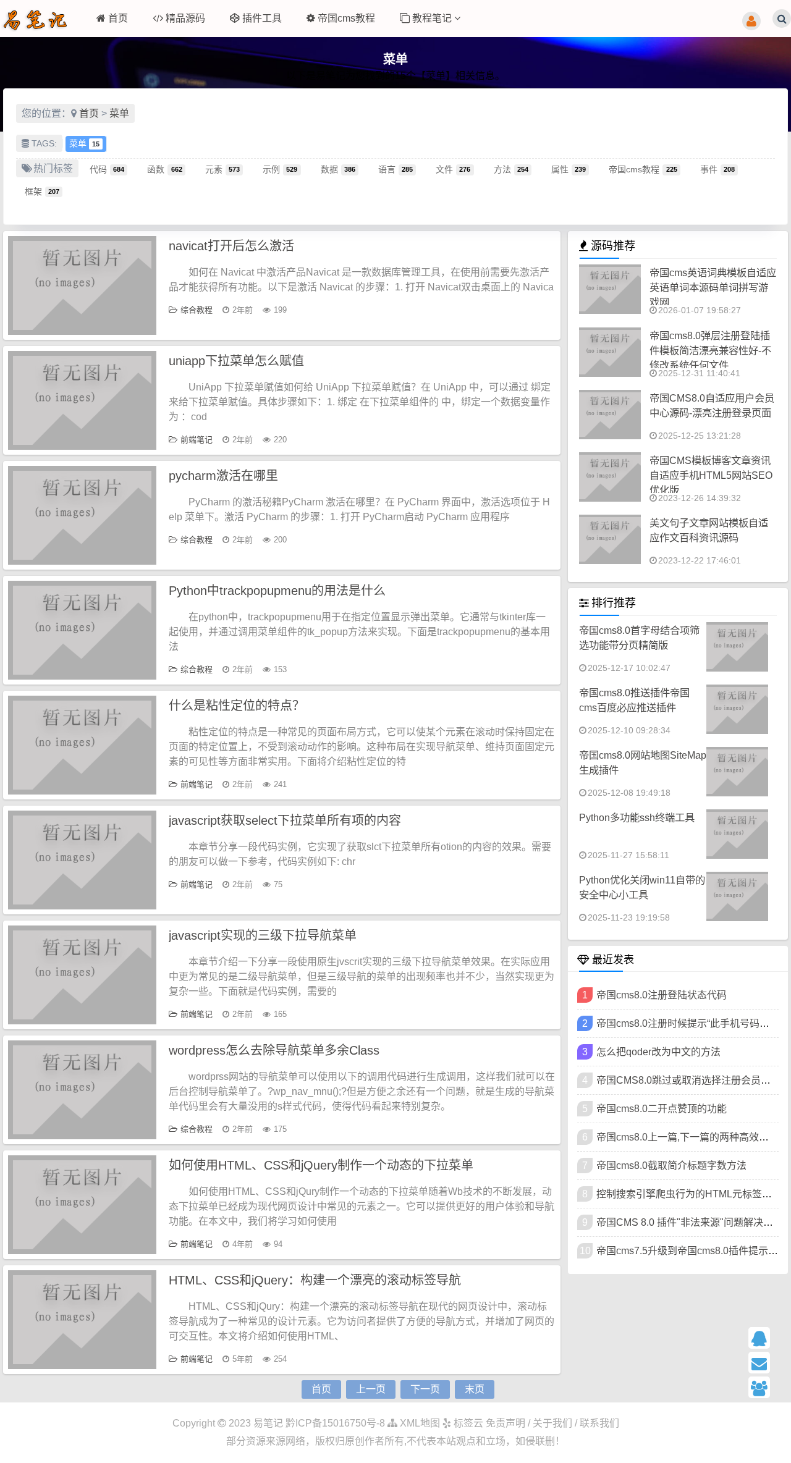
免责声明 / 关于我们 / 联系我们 (552, 1423)
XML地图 (418, 1423)
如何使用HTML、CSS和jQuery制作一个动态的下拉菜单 (321, 1165)
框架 (42, 191)
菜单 (119, 113)
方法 (511, 169)
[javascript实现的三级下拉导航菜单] (82, 974)
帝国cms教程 (346, 18)
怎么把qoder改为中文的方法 (658, 1052)
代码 (107, 169)
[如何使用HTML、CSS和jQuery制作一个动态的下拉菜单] (82, 1204)
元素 (222, 169)
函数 (164, 169)
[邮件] (765, 1362)
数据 (338, 169)
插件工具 (262, 18)
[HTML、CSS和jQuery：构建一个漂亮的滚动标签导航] (82, 1319)
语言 (395, 169)
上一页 (371, 1389)
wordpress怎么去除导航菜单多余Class (274, 1050)
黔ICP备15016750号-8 (336, 1423)
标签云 (467, 1423)
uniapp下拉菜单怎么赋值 (236, 361)
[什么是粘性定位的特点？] (82, 745)
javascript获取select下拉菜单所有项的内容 (285, 820)
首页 (118, 18)
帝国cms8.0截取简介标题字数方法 (671, 1165)
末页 (474, 1389)
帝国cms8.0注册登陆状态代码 (661, 995)
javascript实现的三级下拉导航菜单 (263, 935)
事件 (717, 169)
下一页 (425, 1389)
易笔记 (268, 1423)
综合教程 (196, 309)
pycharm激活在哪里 (223, 476)
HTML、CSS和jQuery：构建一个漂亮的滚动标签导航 (315, 1280)
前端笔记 (196, 439)
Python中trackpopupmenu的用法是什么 (277, 590)
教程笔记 (433, 18)
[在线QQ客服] (765, 1338)
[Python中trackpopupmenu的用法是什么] (82, 630)
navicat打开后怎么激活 (231, 246)
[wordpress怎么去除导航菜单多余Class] (82, 1089)
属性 (568, 169)
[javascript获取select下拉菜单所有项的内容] (82, 860)
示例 (280, 169)
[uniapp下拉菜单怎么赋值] (82, 400)
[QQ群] (765, 1387)
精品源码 (185, 18)
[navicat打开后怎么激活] (82, 285)
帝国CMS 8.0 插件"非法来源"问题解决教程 (689, 1222)
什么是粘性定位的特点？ (237, 705)
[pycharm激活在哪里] (82, 515)
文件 (453, 169)
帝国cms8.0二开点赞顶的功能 (661, 1108)
